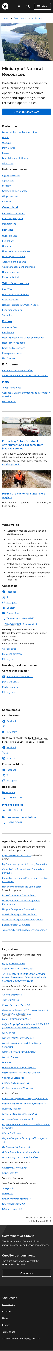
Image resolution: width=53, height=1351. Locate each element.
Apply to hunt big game (14, 261)
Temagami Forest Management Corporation (24, 929)
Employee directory (12, 653)
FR (19, 6)
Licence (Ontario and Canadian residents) (23, 337)
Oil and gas (7, 163)
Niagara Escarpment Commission (19, 909)
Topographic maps (11, 387)
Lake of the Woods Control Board (19, 895)
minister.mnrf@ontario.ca (20, 676)
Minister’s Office (10, 681)
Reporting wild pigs (12, 309)
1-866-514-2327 (14, 797)
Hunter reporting (11, 272)
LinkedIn (11, 607)
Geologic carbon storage (14, 190)
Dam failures (8, 147)
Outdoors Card (10, 235)
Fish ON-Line (8, 358)
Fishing (7, 321)
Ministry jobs (8, 659)
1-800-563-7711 (14, 809)
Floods (5, 137)
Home (6, 18)
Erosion (6, 153)
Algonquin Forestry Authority (17, 855)
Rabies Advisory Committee (16, 924)
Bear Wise (7, 289)
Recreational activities (13, 213)
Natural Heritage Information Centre (21, 304)
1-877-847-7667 (14, 822)
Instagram (12, 602)
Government (20, 18)
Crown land (10, 207)
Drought (6, 142)
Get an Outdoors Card (26, 112)
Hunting (7, 230)
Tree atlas (7, 315)
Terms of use (8, 1331)
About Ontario (9, 1297)
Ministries (37, 18)
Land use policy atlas (12, 218)
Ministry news (9, 692)
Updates (6, 246)
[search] (28, 6)
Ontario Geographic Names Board (19, 914)
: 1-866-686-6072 (19, 623)
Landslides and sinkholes (15, 158)
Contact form (13, 613)
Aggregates (8, 180)
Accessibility (8, 1304)
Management (9, 223)
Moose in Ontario (11, 277)
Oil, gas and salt (10, 196)
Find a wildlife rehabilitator (15, 294)
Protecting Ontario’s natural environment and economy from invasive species (22, 445)
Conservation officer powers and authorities (25, 375)
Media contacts (10, 687)
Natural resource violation (19, 817)
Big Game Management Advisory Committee (24, 864)
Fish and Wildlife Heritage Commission (21, 886)
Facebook (11, 591)
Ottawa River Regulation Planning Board (22, 919)
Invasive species (10, 299)
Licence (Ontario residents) (16, 251)
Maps (5, 381)
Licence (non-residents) (14, 256)
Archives (6, 1311)
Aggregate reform (11, 175)
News (5, 1318)
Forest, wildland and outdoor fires (19, 132)
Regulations (8, 240)
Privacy (6, 1324)
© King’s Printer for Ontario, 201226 (21, 1338)
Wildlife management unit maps (18, 266)
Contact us (26, 1273)
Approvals (7, 201)
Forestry (6, 185)
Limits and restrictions (13, 347)
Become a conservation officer (17, 370)
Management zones (12, 353)
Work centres (9, 401)
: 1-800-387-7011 (22, 618)
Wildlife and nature (15, 283)
